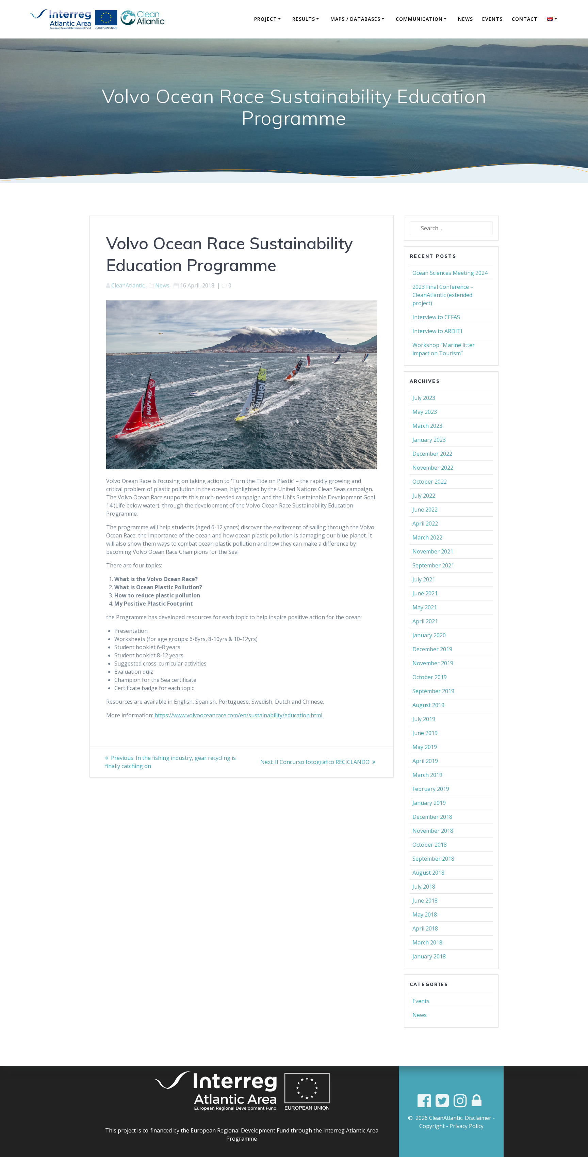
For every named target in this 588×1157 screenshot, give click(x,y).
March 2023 (427, 425)
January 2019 (429, 803)
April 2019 (425, 761)
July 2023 (423, 398)
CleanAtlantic (128, 285)
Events (492, 19)
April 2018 (425, 928)
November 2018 (432, 830)
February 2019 (430, 789)
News (465, 19)
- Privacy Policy (465, 1126)
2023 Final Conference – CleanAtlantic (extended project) (442, 295)
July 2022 (423, 495)
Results (303, 19)
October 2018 (429, 844)
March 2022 (427, 537)
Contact (525, 19)
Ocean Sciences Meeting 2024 (450, 273)
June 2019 (425, 733)
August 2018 (428, 872)
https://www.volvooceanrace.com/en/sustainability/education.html (238, 715)
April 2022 (425, 523)
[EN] (553, 19)
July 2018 (423, 886)
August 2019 (428, 705)
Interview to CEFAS (436, 317)
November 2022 (432, 467)
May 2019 (424, 747)
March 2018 (427, 942)
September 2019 (433, 691)
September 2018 (433, 858)
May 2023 (424, 412)
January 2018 (429, 956)
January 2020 (429, 635)
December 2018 (432, 816)
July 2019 (423, 719)
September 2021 (433, 565)
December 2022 (432, 453)
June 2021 (425, 593)
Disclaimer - (480, 1118)
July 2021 (423, 579)
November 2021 (432, 551)
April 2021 (425, 621)
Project (265, 19)
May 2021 (424, 607)
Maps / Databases (355, 19)
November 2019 (432, 663)
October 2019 (429, 677)
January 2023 (429, 439)
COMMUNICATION (419, 19)
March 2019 (427, 775)
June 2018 (425, 900)
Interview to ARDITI (437, 331)
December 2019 (432, 649)
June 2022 (425, 509)
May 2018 (424, 914)
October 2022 (429, 481)
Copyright (432, 1126)
